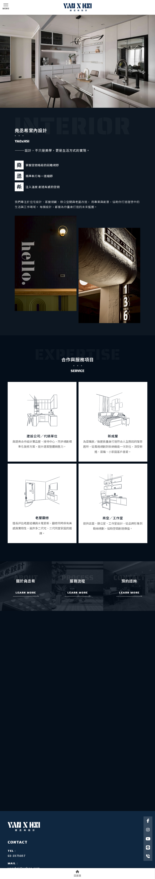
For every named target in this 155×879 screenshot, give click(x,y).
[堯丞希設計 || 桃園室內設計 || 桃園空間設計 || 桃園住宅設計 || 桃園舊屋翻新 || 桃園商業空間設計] (77, 7)
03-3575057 (16, 856)
